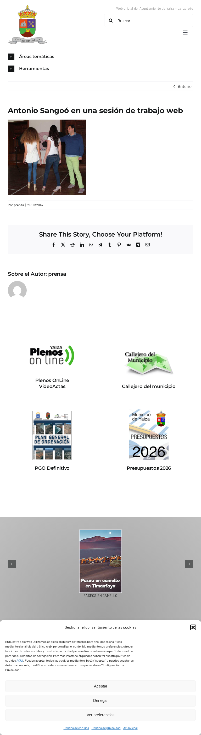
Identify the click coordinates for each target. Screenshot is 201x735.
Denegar (100, 700)
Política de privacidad (106, 728)
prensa (19, 205)
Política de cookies (76, 728)
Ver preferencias (101, 715)
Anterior (185, 86)
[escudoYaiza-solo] (27, 7)
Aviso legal (130, 728)
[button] (193, 627)
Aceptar (100, 686)
